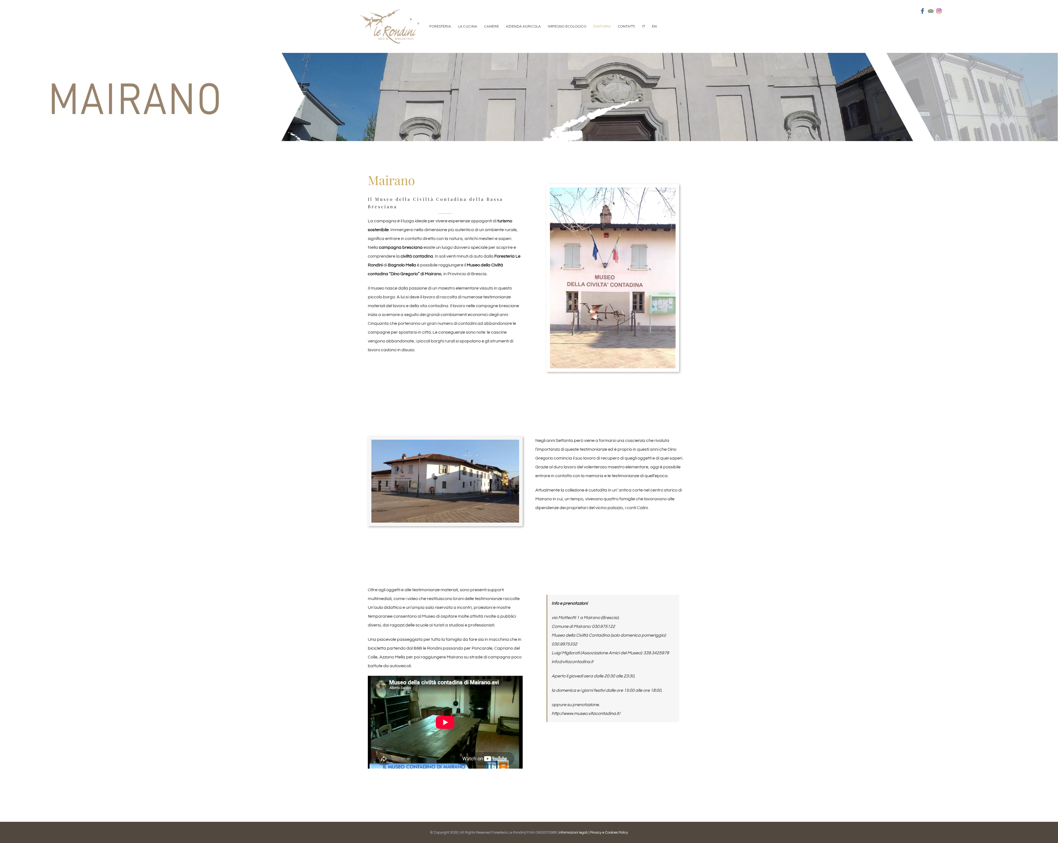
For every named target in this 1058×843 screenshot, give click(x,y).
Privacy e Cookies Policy (609, 832)
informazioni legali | (574, 832)
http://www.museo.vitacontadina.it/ (586, 713)
